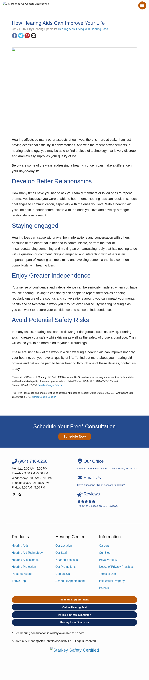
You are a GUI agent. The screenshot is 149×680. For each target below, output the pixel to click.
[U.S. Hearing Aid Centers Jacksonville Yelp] (20, 495)
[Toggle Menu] (142, 5)
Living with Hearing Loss (92, 29)
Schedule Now (74, 436)
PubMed (42, 385)
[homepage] (26, 4)
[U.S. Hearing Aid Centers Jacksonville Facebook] (13, 495)
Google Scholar (54, 385)
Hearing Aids (66, 29)
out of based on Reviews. (97, 499)
